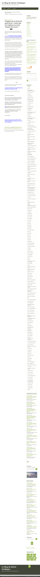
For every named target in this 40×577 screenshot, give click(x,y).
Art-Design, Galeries (30, 106)
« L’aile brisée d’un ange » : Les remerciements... (32, 57)
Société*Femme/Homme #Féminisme (31, 305)
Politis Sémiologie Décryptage (30, 291)
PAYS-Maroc (29, 239)
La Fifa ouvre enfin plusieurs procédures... (31, 500)
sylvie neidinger (30, 396)
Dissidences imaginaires (30, 44)
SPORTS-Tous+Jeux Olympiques (30, 339)
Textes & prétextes (33, 63)
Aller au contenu (2, 0)
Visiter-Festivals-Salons (30, 361)
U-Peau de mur (29, 348)
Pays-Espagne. (29, 226)
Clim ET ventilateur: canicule (30, 532)
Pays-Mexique (29, 241)
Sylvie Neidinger (30, 423)
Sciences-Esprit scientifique (31, 299)
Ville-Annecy (29, 353)
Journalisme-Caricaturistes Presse (31, 181)
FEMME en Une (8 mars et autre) (31, 139)
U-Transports (29, 350)
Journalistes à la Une (30, 192)
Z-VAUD (28, 389)
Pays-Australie (29, 216)
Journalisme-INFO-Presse (31, 183)
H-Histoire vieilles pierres (31, 159)
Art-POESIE (29, 120)
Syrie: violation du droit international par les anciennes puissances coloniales (12, 12)
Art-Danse (28, 104)
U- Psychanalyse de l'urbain (31, 341)
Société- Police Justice (30, 310)
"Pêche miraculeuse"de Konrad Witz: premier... (32, 397)
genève (34, 556)
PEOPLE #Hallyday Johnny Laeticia (31, 267)
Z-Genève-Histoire (30, 377)
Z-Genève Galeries (30, 372)
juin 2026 (28, 26)
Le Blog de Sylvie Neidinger (14, 3)
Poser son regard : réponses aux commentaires (31, 54)
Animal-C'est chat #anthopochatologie (30, 99)
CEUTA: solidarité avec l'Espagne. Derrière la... (32, 495)
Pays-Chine (29, 223)
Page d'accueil (7, 14)
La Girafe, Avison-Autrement (32, 47)
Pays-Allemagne (29, 213)
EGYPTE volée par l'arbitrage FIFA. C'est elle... (31, 516)
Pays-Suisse (29, 249)
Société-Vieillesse (30, 335)
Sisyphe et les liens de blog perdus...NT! (31, 449)
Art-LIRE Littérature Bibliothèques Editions (31, 112)
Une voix (28, 63)
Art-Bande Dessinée (30, 101)
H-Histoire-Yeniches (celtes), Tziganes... (31, 169)
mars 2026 (28, 29)
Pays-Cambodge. (29, 218)
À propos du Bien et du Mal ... (31, 49)
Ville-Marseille (29, 358)
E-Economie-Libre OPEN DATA (31, 137)
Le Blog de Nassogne (33, 62)
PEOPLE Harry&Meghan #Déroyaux (31, 270)
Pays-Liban (29, 238)
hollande (28, 554)
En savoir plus (36, 576)
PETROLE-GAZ (29, 273)
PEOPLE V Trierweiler (30, 271)
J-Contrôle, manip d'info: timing (31, 175)
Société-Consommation (30, 313)
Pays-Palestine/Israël (30, 244)
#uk (35, 559)
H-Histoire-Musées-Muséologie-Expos (31, 166)
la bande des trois (8, 128)
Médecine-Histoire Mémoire (31, 207)
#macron (32, 559)
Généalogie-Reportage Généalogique (30, 144)
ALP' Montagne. (29, 95)
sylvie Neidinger (30, 408)
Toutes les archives (29, 36)
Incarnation (33, 43)
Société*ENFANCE (30, 302)
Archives (9, 8)
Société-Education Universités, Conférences (31, 319)
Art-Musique (29, 116)
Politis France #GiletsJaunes (31, 279)
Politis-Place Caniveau (30, 294)
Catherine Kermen (30, 416)
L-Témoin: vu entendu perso (31, 198)
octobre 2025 (29, 35)
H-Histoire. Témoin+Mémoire (31, 171)
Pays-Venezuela (29, 263)
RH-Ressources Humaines (31, 296)
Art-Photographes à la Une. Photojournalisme (31, 118)
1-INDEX (28, 86)
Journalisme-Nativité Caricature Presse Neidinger (31, 188)
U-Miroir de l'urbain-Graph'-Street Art (31, 346)
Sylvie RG (28, 402)
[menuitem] (4, 8)
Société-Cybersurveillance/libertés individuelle (31, 316)
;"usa (5, 128)
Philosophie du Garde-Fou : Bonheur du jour (32, 55)
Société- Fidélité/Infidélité (31, 308)
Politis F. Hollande (30, 276)
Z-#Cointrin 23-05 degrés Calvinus (31, 368)
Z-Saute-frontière (30, 387)
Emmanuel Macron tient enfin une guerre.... (32, 436)
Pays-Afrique (29, 210)
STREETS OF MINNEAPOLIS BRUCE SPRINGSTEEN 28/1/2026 (31, 410)
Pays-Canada (29, 220)
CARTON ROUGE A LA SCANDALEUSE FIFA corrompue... (32, 527)
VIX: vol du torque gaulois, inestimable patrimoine (31, 511)
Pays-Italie (29, 234)
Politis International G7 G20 (31, 283)
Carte (28, 461)
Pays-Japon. (29, 236)
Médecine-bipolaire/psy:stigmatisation (31, 205)
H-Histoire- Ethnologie (30, 162)
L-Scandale (29, 197)
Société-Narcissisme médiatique (30, 328)
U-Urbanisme (29, 351)
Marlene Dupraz (30, 429)
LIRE (28, 200)
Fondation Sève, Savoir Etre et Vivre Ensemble (16, 14)
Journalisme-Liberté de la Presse (31, 185)
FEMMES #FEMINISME (30, 141)
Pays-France (29, 228)
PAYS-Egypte (29, 225)
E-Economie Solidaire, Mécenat (30, 135)
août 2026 (28, 24)
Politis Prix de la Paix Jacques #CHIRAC (31, 287)
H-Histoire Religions (30, 156)
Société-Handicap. (30, 322)
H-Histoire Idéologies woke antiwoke (31, 149)
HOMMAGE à (29, 172)
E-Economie (29, 132)
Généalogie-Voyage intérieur (31, 145)
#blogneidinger (29, 556)
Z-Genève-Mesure (30, 378)
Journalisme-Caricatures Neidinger (31, 179)
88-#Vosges (29, 94)
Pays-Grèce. (29, 231)
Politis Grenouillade (30, 281)
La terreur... (28, 43)
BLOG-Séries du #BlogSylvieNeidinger (30, 129)
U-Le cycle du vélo (30, 344)
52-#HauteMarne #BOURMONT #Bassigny (31, 90)
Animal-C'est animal (30, 97)
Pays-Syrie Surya (30, 251)
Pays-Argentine (29, 215)
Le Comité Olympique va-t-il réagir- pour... (32, 424)
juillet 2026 (28, 25)
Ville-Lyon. (29, 356)
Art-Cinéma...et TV (30, 103)
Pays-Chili (28, 221)
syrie (31, 554)
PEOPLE (28, 265)
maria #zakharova (13, 128)
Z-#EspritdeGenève (30, 370)
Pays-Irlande (29, 233)
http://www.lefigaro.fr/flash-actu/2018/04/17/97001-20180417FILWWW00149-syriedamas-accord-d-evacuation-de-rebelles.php (13, 121)
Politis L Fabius (29, 284)
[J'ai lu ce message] (39, 576)
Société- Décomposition (30, 306)
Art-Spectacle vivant (30, 125)
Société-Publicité (29, 332)
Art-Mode (28, 114)
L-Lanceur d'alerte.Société (31, 195)
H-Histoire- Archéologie (31, 161)
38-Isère (28, 88)
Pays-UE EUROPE (30, 256)
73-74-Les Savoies (30, 92)
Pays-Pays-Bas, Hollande (31, 246)
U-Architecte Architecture (31, 342)
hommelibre (29, 454)
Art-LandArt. (29, 110)
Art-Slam (28, 123)
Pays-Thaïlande (29, 254)
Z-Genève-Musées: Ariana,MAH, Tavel (30, 381)
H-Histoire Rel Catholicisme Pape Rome (31, 152)
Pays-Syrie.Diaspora (30, 252)
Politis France (16, 127)
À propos (14, 8)
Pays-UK (6, 127)
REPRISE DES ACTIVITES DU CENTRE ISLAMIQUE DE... (31, 59)
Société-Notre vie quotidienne (30, 330)
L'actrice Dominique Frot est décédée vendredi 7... (31, 484)
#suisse (35, 554)
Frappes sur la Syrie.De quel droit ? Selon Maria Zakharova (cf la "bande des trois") (13, 24)
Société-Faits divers (30, 320)
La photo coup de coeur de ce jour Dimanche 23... (32, 51)
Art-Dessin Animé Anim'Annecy (30, 108)
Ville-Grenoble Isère (30, 355)
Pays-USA (8, 127)
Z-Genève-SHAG (29, 384)
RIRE (28, 297)
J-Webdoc (28, 176)
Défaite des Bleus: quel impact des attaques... (32, 521)
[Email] (32, 543)
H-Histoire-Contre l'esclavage (31, 164)
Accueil (4, 8)
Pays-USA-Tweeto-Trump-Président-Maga (31, 261)
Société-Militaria (29, 325)
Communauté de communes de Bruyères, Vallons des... (31, 47)
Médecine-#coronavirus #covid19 (31, 202)
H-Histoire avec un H (30, 147)
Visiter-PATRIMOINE (30, 363)
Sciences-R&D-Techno (30, 301)
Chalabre (33, 57)
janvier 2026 (28, 31)
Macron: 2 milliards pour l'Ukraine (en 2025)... (31, 506)
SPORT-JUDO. (29, 337)
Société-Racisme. (29, 333)
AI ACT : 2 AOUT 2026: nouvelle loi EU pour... (31, 490)
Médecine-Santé (29, 208)
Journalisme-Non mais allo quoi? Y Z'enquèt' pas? (31, 190)
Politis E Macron (11, 127)
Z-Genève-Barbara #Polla (31, 375)
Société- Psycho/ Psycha (30, 311)
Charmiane (29, 441)
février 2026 (28, 30)
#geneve (28, 559)
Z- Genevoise (29, 366)
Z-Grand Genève (29, 386)
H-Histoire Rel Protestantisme (29, 154)
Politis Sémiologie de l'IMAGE (31, 288)
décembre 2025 (29, 32)
